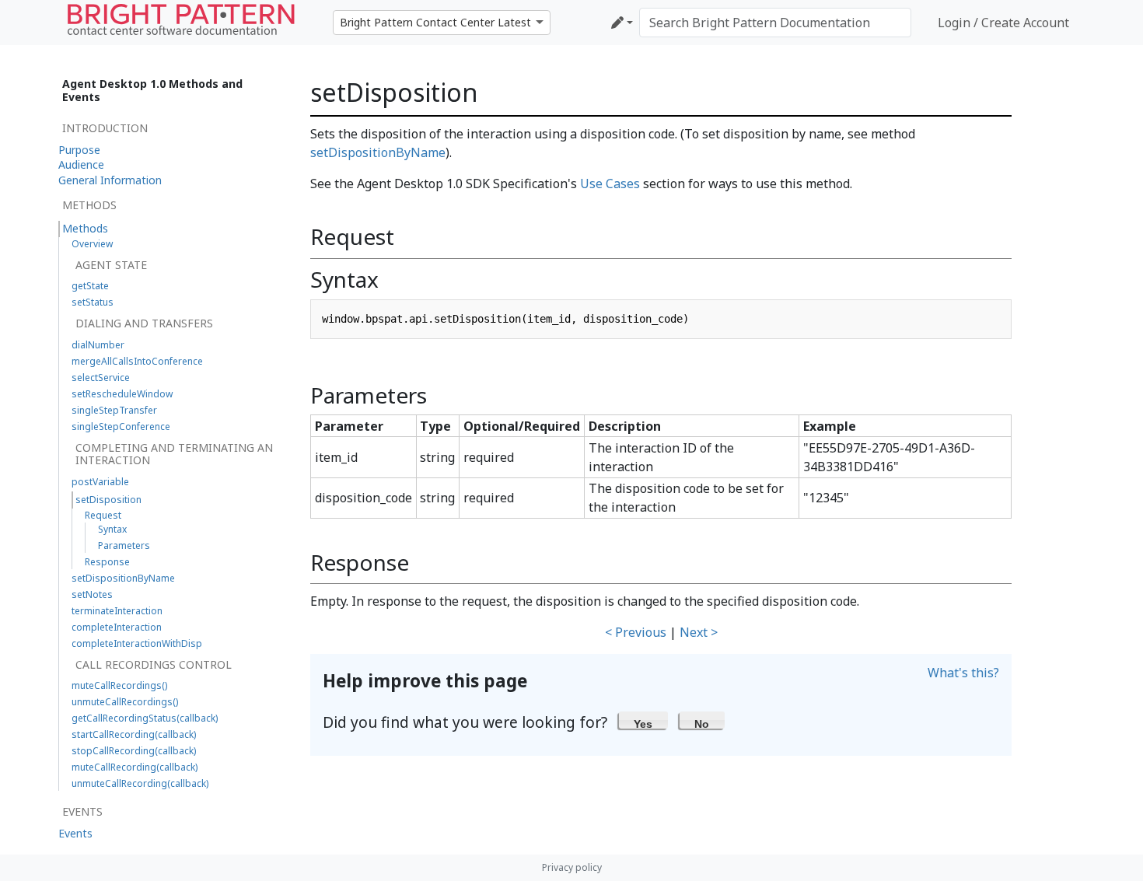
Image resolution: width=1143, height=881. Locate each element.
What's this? (963, 672)
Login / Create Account (1003, 22)
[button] (643, 720)
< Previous (635, 632)
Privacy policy (572, 867)
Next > (699, 632)
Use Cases (610, 183)
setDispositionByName (378, 152)
